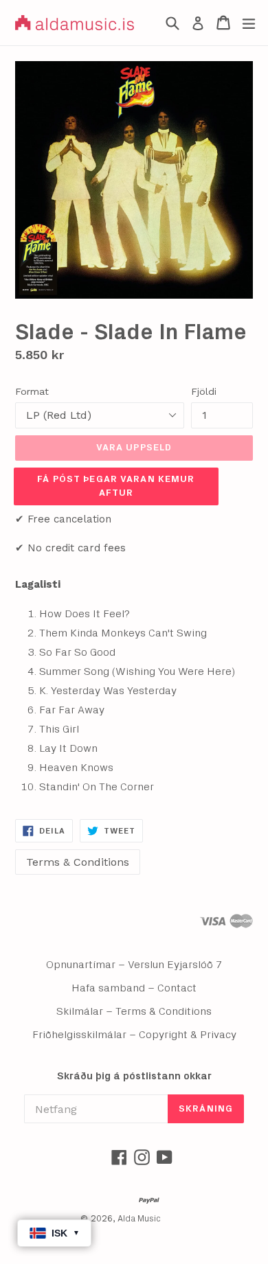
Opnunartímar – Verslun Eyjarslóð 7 (134, 964)
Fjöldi (203, 391)
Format (32, 391)
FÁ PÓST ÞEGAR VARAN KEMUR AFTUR (115, 486)
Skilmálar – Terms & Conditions (134, 1011)
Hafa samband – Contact (134, 988)
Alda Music (139, 1219)
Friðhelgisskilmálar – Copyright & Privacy (134, 1034)
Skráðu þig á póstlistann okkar (134, 1076)
